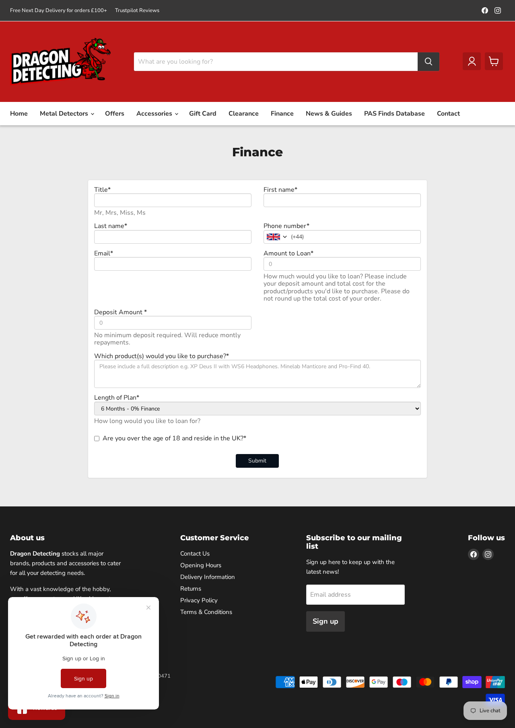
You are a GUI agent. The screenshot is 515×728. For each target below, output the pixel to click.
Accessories (155, 113)
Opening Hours (200, 565)
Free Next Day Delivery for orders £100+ (58, 11)
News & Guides (329, 113)
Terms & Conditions (206, 612)
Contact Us (195, 554)
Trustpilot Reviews (137, 11)
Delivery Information (207, 577)
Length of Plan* (116, 397)
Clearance (244, 113)
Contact (448, 113)
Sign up (325, 621)
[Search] (428, 61)
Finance (282, 113)
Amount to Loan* (288, 253)
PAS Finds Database (394, 113)
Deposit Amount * (120, 312)
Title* (102, 189)
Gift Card (202, 113)
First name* (280, 189)
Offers (114, 113)
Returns (190, 589)
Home (19, 113)
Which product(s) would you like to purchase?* (161, 356)
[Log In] (472, 61)
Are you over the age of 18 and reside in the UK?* (174, 438)
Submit (257, 461)
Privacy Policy (199, 600)
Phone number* (286, 226)
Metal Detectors (65, 113)
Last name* (110, 226)
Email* (103, 253)
